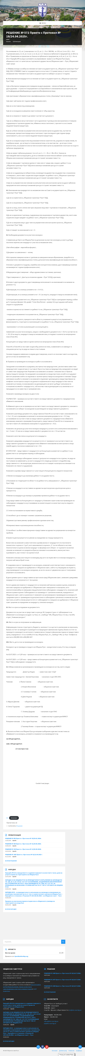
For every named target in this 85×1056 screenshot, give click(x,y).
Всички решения (11, 861)
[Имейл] (38, 1047)
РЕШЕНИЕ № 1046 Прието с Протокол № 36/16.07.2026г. (62, 986)
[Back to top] (80, 1047)
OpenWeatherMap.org (21, 956)
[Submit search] (63, 942)
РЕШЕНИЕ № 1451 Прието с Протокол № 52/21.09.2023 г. (24, 854)
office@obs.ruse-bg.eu (51, 1021)
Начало (8, 41)
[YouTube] (47, 1047)
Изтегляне (14, 818)
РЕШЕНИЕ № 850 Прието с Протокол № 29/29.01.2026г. (23, 838)
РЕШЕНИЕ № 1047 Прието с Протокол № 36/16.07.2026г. (62, 980)
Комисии (71, 1051)
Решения (19, 826)
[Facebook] (42, 1047)
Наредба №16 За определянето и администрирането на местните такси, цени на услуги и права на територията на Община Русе (33, 874)
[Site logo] (42, 17)
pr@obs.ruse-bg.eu (75, 1010)
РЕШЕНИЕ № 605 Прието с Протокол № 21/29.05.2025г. (23, 844)
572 (7, 818)
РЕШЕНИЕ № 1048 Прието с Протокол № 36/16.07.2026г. (62, 973)
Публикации (17, 41)
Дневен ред (63, 1051)
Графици (79, 1051)
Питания (54, 1051)
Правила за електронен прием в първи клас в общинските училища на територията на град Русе (30, 902)
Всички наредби (10, 909)
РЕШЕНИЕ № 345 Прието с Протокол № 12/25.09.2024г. (23, 849)
